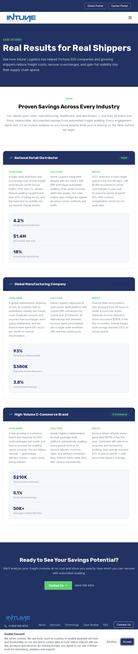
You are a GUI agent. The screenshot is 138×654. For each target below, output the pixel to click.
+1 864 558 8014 (18, 625)
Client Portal (95, 5)
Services (55, 624)
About (41, 624)
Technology (72, 624)
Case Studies (91, 624)
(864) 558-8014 (84, 585)
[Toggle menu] (130, 17)
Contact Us (124, 624)
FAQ (105, 624)
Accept (127, 641)
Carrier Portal (119, 5)
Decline (111, 641)
